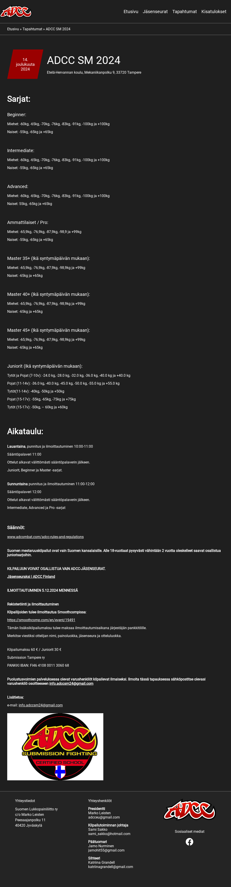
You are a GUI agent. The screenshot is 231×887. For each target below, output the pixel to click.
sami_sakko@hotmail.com (109, 834)
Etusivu (131, 11)
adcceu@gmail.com (104, 817)
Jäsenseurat (155, 11)
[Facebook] (189, 845)
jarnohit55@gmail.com (106, 850)
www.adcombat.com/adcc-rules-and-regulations (45, 537)
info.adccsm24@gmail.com (41, 705)
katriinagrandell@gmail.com (110, 867)
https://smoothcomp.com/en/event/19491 (41, 620)
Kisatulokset (213, 11)
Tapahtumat (184, 11)
